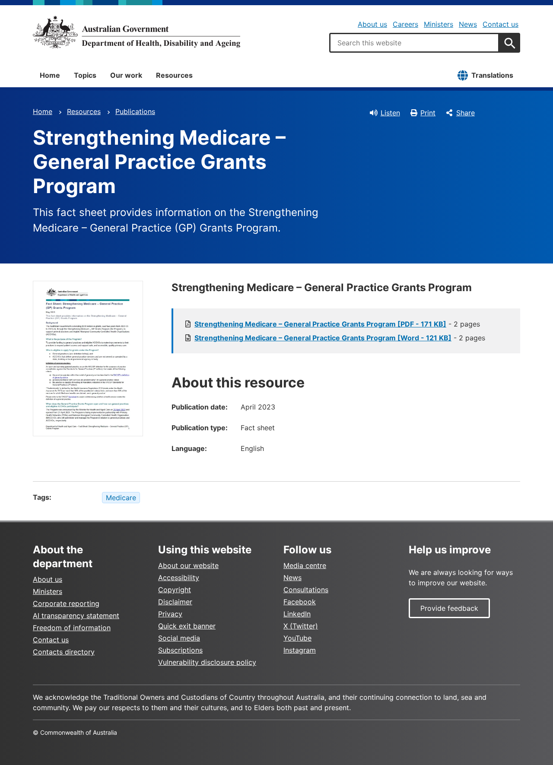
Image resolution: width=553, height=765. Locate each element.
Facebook (299, 601)
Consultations (305, 589)
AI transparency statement (76, 615)
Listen (390, 112)
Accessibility (178, 577)
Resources (174, 75)
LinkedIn (297, 613)
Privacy (170, 613)
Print (427, 112)
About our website (188, 565)
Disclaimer (175, 601)
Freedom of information (72, 627)
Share (465, 112)
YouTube (297, 638)
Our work (126, 75)
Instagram (299, 650)
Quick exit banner (187, 626)
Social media (179, 638)
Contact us (500, 24)
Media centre (304, 565)
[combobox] (414, 43)
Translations (492, 75)
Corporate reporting (66, 603)
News (468, 24)
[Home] (136, 32)
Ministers (438, 24)
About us (372, 24)
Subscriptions (180, 650)
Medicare (121, 497)
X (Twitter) (300, 626)
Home (50, 75)
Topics (85, 75)
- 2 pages (337, 324)
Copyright (174, 589)
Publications (135, 111)
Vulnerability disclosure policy (207, 662)
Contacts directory (64, 652)
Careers (405, 24)
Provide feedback (449, 608)
